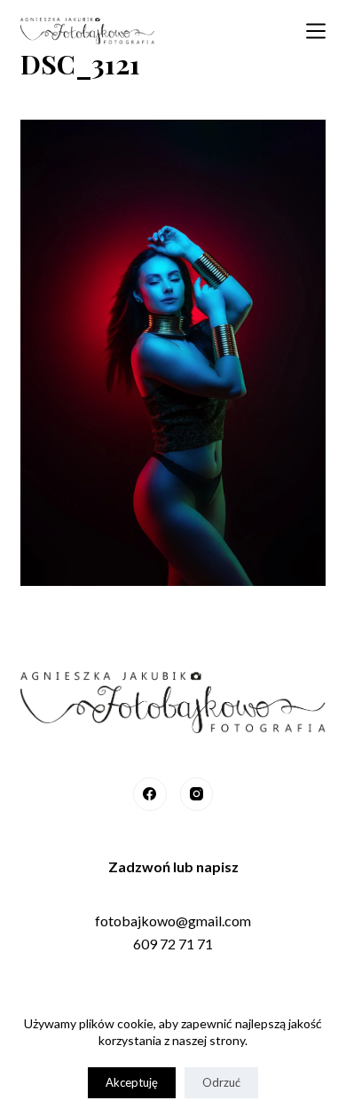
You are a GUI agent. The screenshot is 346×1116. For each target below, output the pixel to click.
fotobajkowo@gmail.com (173, 920)
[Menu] (316, 31)
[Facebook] (150, 794)
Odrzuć (221, 1082)
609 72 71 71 (173, 943)
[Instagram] (197, 794)
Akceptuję (132, 1082)
